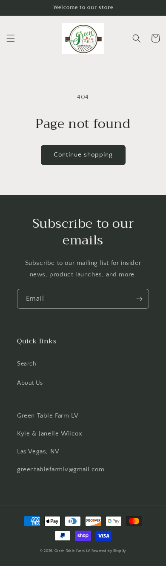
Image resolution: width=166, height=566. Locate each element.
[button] (10, 38)
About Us (30, 383)
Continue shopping (83, 154)
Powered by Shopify (109, 551)
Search (27, 363)
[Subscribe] (139, 299)
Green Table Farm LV (72, 551)
